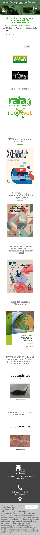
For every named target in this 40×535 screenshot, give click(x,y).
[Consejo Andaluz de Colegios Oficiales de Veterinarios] (4, 9)
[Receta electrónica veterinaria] (20, 113)
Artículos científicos (24, 25)
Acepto (31, 507)
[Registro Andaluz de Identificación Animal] (20, 101)
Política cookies (7, 533)
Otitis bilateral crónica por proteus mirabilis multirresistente (20, 20)
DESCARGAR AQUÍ (10, 35)
